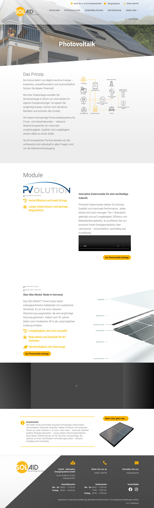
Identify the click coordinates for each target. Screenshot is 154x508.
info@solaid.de (132, 473)
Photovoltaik (72, 10)
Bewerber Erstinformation (98, 500)
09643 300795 (100, 473)
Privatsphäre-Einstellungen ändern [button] (124, 500)
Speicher (54, 10)
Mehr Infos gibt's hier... (115, 418)
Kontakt (134, 19)
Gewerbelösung (94, 10)
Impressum (62, 500)
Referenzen (114, 10)
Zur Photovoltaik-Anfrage (117, 257)
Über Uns (131, 10)
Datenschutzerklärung (78, 500)
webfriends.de (135, 503)
